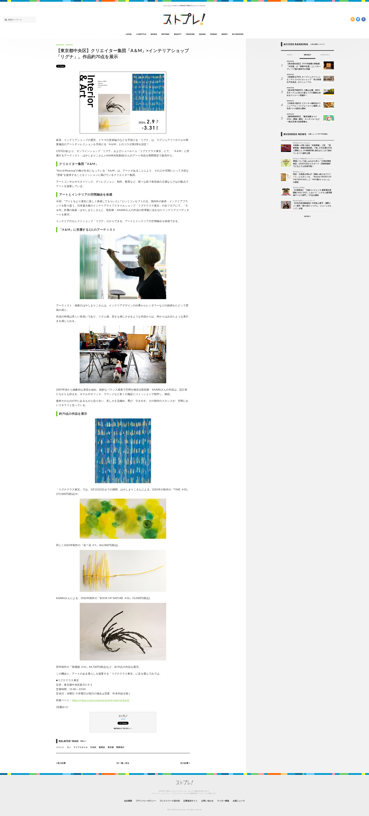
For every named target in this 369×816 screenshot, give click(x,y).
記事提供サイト (190, 801)
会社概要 (128, 801)
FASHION (190, 34)
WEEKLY (307, 55)
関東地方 (120, 747)
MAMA (202, 34)
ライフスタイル (81, 747)
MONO (154, 34)
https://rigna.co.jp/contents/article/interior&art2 (100, 700)
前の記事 (61, 763)
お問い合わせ (207, 801)
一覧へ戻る (124, 763)
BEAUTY (177, 34)
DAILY (289, 55)
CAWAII (213, 34)
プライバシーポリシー (146, 801)
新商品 (102, 747)
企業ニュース (239, 801)
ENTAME (165, 34)
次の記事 (184, 763)
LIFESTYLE (141, 34)
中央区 (93, 747)
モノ (69, 747)
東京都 (111, 747)
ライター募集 (223, 801)
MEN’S (225, 34)
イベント (60, 747)
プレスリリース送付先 (170, 801)
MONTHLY (325, 55)
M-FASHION (237, 34)
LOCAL (129, 34)
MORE (307, 216)
